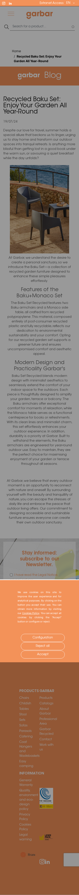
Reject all (43, 646)
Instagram (5, 3)
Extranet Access (52, 3)
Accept (42, 654)
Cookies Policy (30, 613)
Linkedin (12, 3)
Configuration (42, 637)
